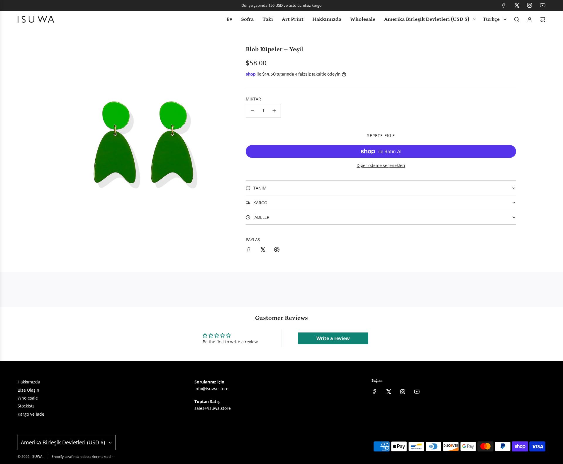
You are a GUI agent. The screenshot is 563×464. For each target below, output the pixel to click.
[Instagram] (529, 5)
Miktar (253, 99)
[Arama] (516, 19)
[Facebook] (503, 5)
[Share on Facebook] (248, 250)
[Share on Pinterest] (276, 250)
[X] (516, 5)
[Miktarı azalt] (252, 110)
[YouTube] (542, 5)
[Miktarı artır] (274, 110)
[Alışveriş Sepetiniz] (542, 19)
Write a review (333, 338)
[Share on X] (262, 250)
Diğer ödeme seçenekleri (381, 165)
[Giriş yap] (529, 19)
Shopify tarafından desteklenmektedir (82, 456)
